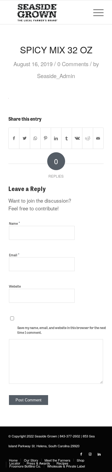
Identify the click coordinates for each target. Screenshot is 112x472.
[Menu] (95, 12)
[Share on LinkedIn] (56, 138)
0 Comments (72, 64)
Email (14, 254)
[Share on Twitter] (24, 138)
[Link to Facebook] (81, 453)
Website (15, 286)
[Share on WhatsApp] (35, 138)
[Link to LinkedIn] (99, 453)
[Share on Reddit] (87, 138)
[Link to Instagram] (90, 453)
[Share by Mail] (98, 138)
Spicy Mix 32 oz (56, 49)
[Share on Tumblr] (67, 138)
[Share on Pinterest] (46, 138)
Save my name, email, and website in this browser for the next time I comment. (61, 330)
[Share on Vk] (77, 138)
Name (14, 223)
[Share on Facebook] (14, 138)
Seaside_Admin (56, 76)
